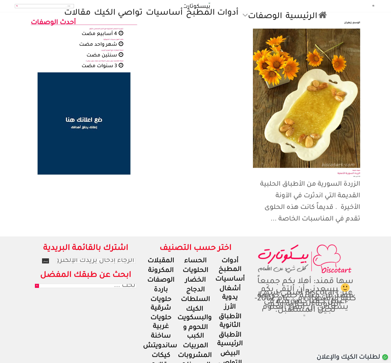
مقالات (77, 13)
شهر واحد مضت (98, 45)
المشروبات (195, 355)
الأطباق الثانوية (230, 321)
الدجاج (195, 290)
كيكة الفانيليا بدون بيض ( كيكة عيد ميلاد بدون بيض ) (104, 61)
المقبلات (161, 261)
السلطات (195, 299)
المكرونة (161, 270)
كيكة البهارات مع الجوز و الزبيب (112, 50)
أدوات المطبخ (212, 13)
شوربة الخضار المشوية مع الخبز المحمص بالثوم (106, 29)
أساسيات (164, 13)
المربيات (195, 346)
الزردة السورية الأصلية (349, 173)
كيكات (161, 355)
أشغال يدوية (230, 293)
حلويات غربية (160, 322)
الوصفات (265, 16)
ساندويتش (160, 346)
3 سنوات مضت (100, 66)
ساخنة (161, 336)
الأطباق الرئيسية (230, 340)
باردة (161, 290)
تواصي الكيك (118, 13)
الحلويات (195, 270)
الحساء (195, 261)
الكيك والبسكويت (194, 314)
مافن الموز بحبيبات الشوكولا (113, 39)
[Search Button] (17, 6)
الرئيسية (301, 16)
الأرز (230, 307)
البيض (230, 353)
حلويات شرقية (356, 170)
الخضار (195, 280)
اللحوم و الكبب (195, 332)
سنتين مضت (102, 55)
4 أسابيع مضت (100, 34)
